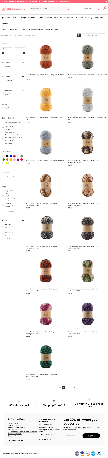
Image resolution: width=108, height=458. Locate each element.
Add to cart (46, 70)
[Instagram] (42, 439)
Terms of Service (14, 425)
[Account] (99, 9)
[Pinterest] (48, 439)
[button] (79, 35)
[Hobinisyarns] (13, 9)
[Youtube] (50, 439)
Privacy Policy (13, 423)
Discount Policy (13, 436)
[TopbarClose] (106, 1)
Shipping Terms (13, 429)
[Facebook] (39, 439)
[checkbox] (4, 156)
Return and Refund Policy (17, 427)
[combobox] (47, 8)
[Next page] (74, 387)
